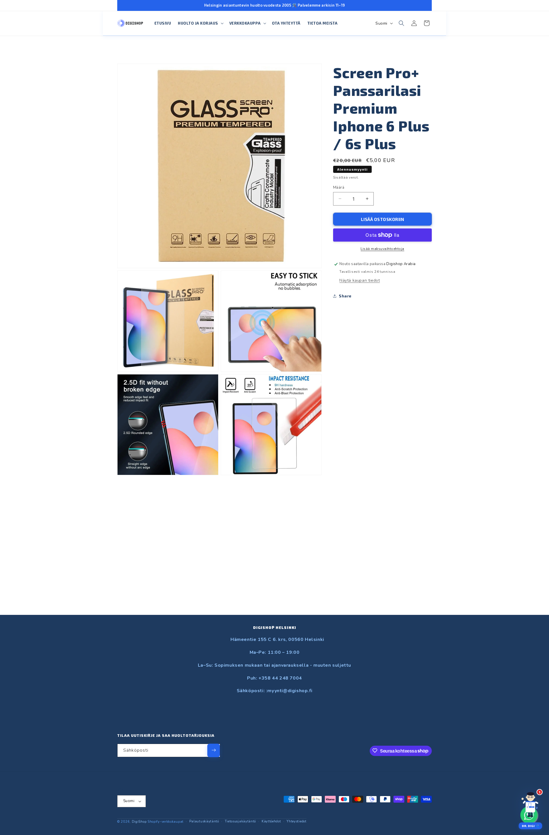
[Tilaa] (213, 750)
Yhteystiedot (296, 821)
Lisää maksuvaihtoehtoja (382, 248)
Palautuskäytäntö (204, 821)
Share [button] (345, 295)
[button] (200, 23)
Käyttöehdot (271, 821)
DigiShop (139, 822)
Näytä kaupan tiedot (359, 280)
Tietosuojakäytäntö (240, 821)
